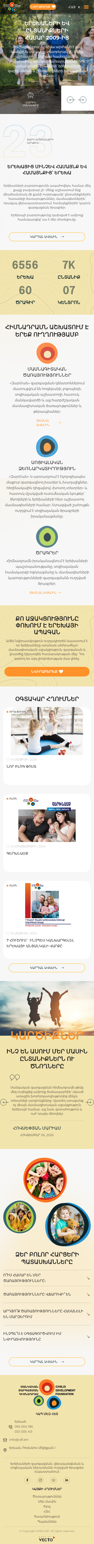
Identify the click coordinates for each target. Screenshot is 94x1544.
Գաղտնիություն (47, 1516)
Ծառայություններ (47, 1496)
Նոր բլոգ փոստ (21, 766)
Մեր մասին (47, 1501)
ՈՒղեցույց (17, 711)
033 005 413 (23, 1432)
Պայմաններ (47, 1521)
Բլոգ (13, 798)
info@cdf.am (19, 1440)
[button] (86, 7)
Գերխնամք (17, 853)
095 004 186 (24, 1426)
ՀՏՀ (47, 1511)
